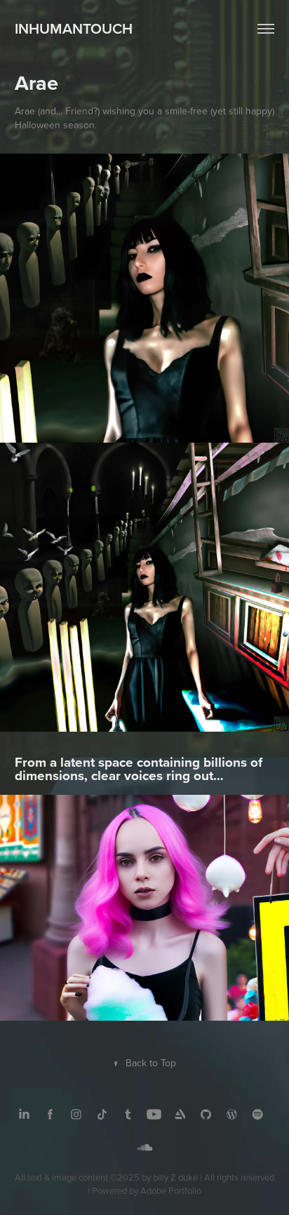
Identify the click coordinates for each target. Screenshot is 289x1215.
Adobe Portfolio (170, 1190)
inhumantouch (74, 28)
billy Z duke (175, 1177)
